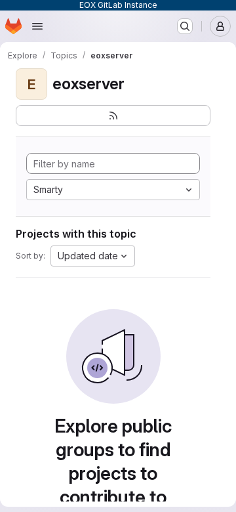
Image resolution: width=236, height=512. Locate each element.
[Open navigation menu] (37, 26)
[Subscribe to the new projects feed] (113, 115)
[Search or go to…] (185, 26)
